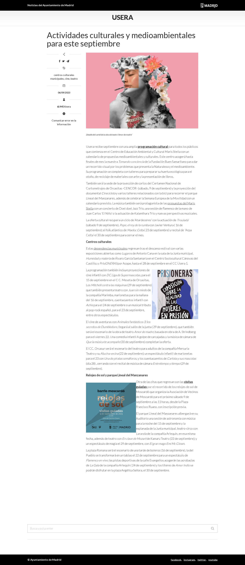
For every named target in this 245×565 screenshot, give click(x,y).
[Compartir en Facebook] (59, 61)
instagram (189, 559)
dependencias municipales (110, 248)
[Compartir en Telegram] (67, 61)
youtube (213, 559)
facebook (176, 559)
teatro (74, 78)
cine (67, 78)
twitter (202, 559)
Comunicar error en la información (64, 122)
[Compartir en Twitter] (63, 61)
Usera (122, 17)
